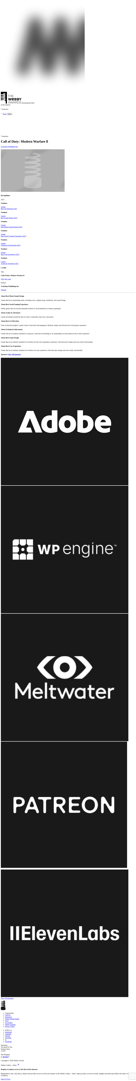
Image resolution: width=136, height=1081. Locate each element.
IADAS (7, 1015)
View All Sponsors (14, 354)
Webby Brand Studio (12, 1019)
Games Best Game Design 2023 (9, 217)
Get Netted (8, 1023)
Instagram (8, 1032)
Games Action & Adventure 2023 (9, 262)
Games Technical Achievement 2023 (10, 244)
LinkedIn (8, 1034)
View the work (6, 279)
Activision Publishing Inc (9, 146)
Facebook (8, 1042)
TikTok (7, 1036)
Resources (8, 1017)
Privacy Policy (10, 1026)
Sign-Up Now (5, 1079)
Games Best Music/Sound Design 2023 (11, 226)
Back (4, 114)
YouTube (8, 1038)
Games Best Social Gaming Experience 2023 (13, 235)
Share (9, 114)
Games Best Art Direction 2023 (9, 208)
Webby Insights (10, 1025)
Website (3, 290)
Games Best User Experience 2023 (10, 253)
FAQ (6, 1021)
